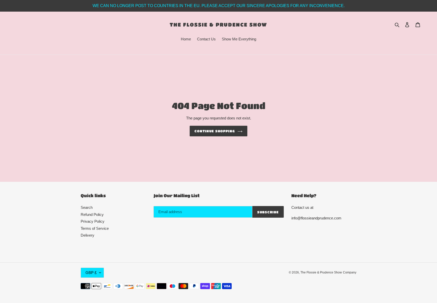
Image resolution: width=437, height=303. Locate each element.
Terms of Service (95, 228)
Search (87, 207)
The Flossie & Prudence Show (218, 24)
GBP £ (91, 272)
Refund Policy (92, 214)
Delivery (87, 235)
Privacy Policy (92, 221)
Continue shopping (214, 131)
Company (349, 272)
